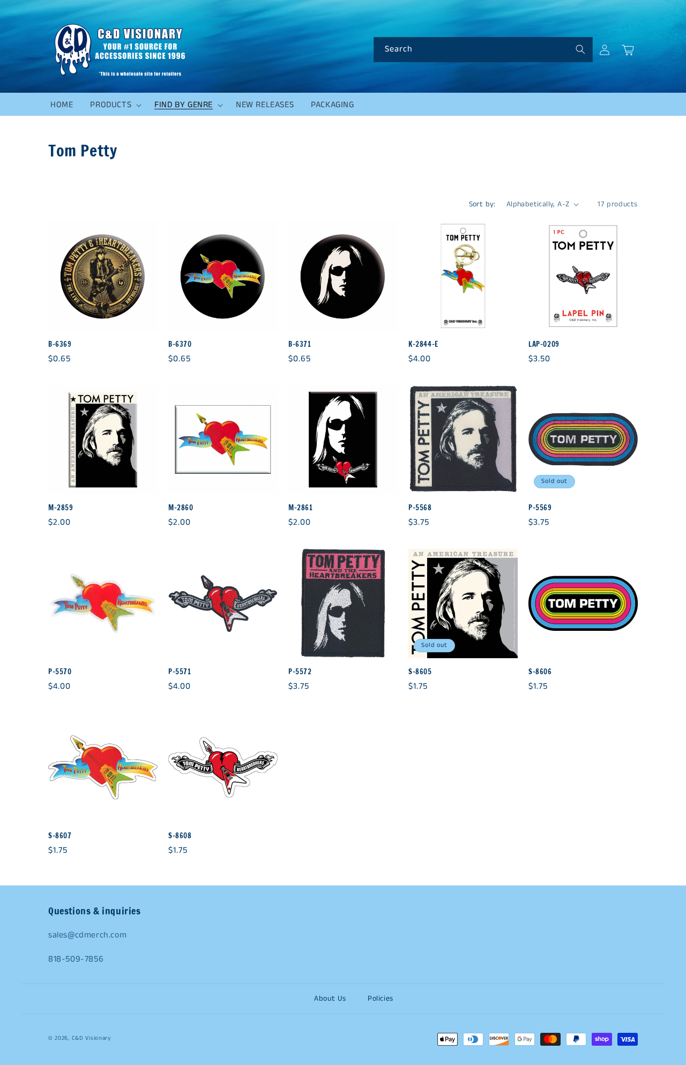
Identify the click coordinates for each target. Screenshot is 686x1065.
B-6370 (180, 344)
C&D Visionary (91, 1038)
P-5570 (60, 671)
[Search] (580, 49)
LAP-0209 (544, 344)
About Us (330, 998)
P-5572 (300, 671)
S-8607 (60, 835)
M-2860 (180, 507)
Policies (380, 998)
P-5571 (179, 671)
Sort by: (482, 204)
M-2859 (60, 507)
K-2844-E (423, 344)
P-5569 (540, 507)
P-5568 (420, 507)
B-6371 (299, 344)
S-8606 (540, 671)
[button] (113, 105)
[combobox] (483, 50)
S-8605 (420, 671)
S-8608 (180, 835)
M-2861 (300, 507)
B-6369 (60, 344)
